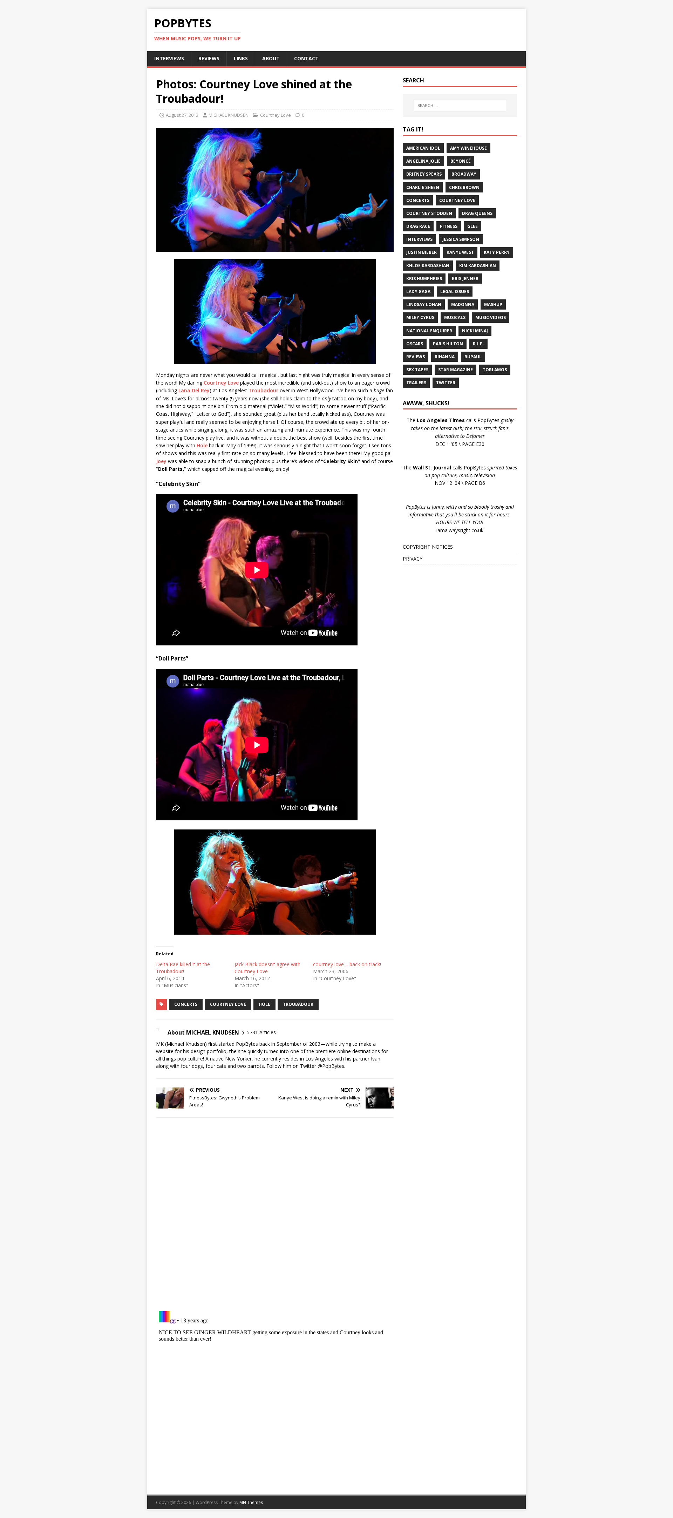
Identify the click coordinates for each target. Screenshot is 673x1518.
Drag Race (418, 226)
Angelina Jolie (423, 161)
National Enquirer (429, 331)
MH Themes (251, 1502)
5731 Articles (261, 1032)
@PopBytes (331, 1066)
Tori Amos (495, 370)
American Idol (423, 148)
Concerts (185, 1004)
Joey (161, 461)
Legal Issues (454, 291)
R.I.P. (478, 344)
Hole (202, 445)
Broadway (463, 174)
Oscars (414, 344)
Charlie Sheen (422, 187)
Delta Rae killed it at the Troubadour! (183, 968)
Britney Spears (424, 174)
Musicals (454, 317)
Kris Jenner (465, 279)
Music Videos (490, 317)
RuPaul (473, 357)
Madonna (462, 304)
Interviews (419, 239)
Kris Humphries (424, 279)
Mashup (493, 304)
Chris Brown (464, 187)
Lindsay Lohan (423, 304)
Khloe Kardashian (427, 266)
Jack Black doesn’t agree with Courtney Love (267, 968)
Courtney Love (275, 115)
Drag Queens (477, 213)
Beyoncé (460, 161)
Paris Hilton (448, 344)
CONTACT (306, 58)
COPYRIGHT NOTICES (428, 546)
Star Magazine (455, 370)
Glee (472, 226)
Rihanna (445, 357)
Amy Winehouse (468, 148)
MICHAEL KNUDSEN (229, 115)
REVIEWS (208, 58)
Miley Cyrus (420, 317)
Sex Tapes (417, 370)
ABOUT (271, 58)
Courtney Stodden (429, 213)
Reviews (415, 357)
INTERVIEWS (169, 58)
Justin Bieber (421, 252)
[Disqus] (275, 1214)
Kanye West (460, 252)
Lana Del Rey (194, 390)
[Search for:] (459, 105)
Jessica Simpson (460, 239)
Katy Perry (497, 252)
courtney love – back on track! (347, 964)
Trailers (416, 383)
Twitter (445, 383)
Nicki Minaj (475, 331)
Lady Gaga (418, 291)
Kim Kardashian (477, 266)
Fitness (448, 226)
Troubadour (263, 390)
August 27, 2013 (182, 115)
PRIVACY (412, 558)
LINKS (241, 58)
